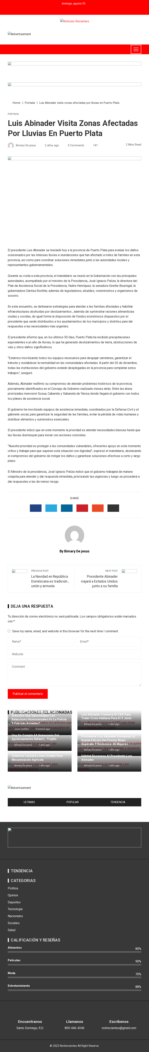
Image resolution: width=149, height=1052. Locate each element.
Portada (13, 114)
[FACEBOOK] (36, 508)
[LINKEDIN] (67, 508)
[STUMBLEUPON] (98, 508)
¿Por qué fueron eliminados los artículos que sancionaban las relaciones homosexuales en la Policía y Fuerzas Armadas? (39, 717)
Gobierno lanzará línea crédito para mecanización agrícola (37, 758)
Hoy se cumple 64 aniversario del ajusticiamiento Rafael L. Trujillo (35, 737)
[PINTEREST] (82, 508)
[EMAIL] (113, 508)
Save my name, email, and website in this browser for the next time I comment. (65, 631)
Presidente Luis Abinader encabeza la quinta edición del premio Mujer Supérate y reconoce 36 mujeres (108, 740)
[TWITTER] (51, 508)
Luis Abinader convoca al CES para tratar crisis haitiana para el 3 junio (106, 716)
